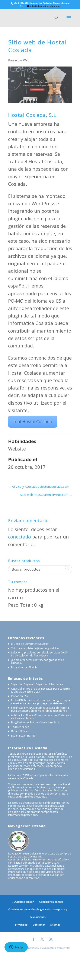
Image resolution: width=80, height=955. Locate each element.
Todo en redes (20, 727)
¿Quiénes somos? (23, 902)
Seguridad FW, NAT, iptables (28, 708)
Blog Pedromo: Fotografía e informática (35, 722)
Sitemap (55, 925)
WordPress (64, 947)
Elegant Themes (31, 947)
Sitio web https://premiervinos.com (46, 495)
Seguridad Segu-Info (23, 684)
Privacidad (21, 925)
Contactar (39, 925)
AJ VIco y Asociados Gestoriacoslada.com (38, 487)
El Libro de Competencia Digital (30, 644)
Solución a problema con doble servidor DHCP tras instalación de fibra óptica (39, 654)
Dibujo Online (19, 731)
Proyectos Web (18, 60)
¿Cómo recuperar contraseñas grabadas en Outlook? (37, 661)
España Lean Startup (23, 735)
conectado (19, 536)
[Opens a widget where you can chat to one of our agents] (16, 947)
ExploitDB (17, 700)
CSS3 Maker (18, 688)
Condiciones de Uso (51, 902)
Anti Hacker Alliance (23, 715)
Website (17, 448)
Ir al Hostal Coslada (32, 421)
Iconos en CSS (19, 696)
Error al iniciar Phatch (24, 667)
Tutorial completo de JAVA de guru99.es (35, 648)
